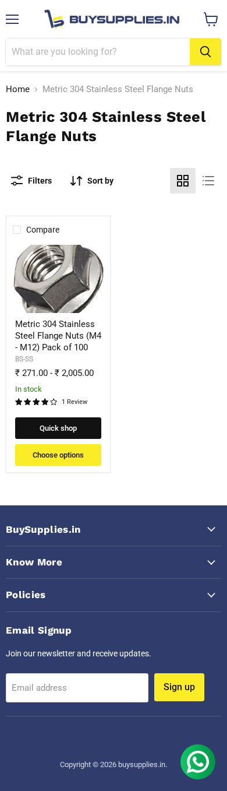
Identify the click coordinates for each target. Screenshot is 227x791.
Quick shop (58, 428)
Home (18, 89)
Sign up (179, 686)
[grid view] (183, 181)
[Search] (205, 51)
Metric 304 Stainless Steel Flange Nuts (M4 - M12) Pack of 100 (58, 335)
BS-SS (24, 359)
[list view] (208, 181)
